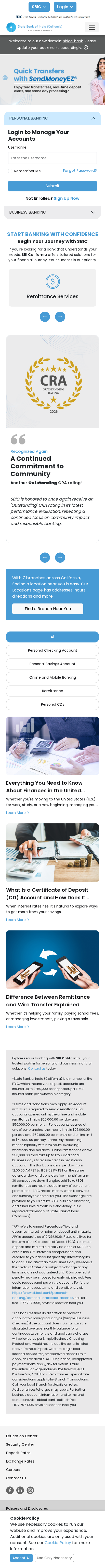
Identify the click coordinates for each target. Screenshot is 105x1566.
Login (62, 7)
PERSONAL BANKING (28, 118)
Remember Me (27, 171)
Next (60, 317)
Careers (13, 1469)
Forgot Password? (80, 170)
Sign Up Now (67, 198)
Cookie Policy (58, 1543)
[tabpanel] (52, 159)
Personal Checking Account (52, 650)
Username (17, 147)
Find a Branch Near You (48, 609)
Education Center (21, 1436)
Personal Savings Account (52, 663)
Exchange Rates (20, 1461)
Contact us (37, 1068)
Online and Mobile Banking (52, 677)
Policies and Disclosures (27, 1508)
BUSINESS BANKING (27, 212)
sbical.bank (73, 41)
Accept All (21, 1557)
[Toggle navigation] (92, 27)
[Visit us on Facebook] (10, 1490)
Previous (45, 317)
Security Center (20, 1444)
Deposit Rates (18, 1452)
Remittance (52, 690)
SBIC (36, 7)
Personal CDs (52, 704)
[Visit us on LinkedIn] (20, 1490)
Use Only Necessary (54, 1557)
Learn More (16, 812)
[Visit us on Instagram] (30, 1490)
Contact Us (16, 1478)
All (53, 636)
